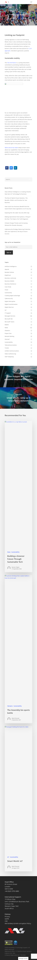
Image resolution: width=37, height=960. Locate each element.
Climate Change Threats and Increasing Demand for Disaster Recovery (16, 224)
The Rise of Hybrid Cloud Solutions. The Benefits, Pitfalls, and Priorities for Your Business (16, 200)
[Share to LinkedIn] (15, 169)
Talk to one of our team (11, 147)
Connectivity (8, 292)
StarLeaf (7, 339)
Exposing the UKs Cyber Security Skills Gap (17, 213)
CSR (6, 921)
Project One (8, 333)
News (6, 327)
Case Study (13, 10)
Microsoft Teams (9, 322)
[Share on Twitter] (11, 169)
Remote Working (9, 336)
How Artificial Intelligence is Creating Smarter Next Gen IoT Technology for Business (18, 193)
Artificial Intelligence (11, 266)
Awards (7, 269)
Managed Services (10, 316)
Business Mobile (9, 281)
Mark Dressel (13, 18)
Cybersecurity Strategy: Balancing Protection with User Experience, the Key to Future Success (17, 231)
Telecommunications (11, 345)
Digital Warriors (9, 307)
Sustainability (23, 10)
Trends (7, 348)
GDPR (7, 919)
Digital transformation (11, 304)
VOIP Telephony (9, 357)
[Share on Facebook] (7, 169)
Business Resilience (10, 284)
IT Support (8, 313)
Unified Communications (12, 351)
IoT (5, 310)
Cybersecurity (9, 298)
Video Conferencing (10, 354)
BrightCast (8, 275)
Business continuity (10, 278)
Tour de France (11, 62)
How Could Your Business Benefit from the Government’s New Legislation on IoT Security (18, 208)
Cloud (6, 290)
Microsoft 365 (9, 319)
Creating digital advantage (12, 295)
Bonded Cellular (9, 272)
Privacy (7, 916)
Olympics (7, 330)
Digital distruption (10, 301)
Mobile (7, 324)
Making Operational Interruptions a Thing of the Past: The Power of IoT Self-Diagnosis (17, 218)
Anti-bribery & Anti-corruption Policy (18, 923)
